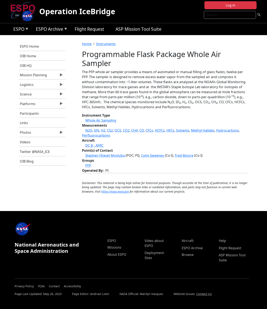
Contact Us (204, 294)
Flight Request (89, 29)
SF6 (96, 130)
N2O (88, 130)
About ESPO (116, 254)
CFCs (149, 130)
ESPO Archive (48, 29)
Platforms (27, 105)
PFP (88, 165)
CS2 (110, 130)
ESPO (17, 29)
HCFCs (160, 130)
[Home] (24, 11)
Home (87, 44)
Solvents (182, 130)
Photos (25, 133)
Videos (25, 142)
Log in (230, 5)
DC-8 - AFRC (94, 145)
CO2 (126, 130)
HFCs (170, 130)
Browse (188, 254)
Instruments (106, 44)
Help (222, 240)
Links (24, 123)
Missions (114, 247)
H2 (103, 130)
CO (141, 130)
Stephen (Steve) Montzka (105, 155)
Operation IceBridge (77, 11)
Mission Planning (33, 76)
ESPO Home (29, 46)
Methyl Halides (202, 130)
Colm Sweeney (152, 155)
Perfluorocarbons (96, 135)
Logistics (26, 85)
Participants (29, 113)
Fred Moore (184, 155)
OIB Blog (27, 161)
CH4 (134, 130)
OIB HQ (26, 65)
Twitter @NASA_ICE (35, 151)
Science (25, 95)
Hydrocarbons (227, 130)
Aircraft (188, 240)
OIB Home (28, 56)
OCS (118, 130)
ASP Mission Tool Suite (138, 29)
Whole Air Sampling (100, 120)
